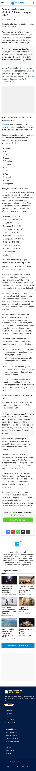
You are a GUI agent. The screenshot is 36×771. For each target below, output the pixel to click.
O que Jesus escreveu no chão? (24, 610)
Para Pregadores (11, 732)
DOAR (9, 705)
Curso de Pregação (12, 738)
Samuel (5, 124)
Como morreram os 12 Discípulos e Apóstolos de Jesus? (26, 589)
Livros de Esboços (11, 735)
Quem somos (10, 750)
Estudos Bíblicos (11, 729)
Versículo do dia (11, 723)
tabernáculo (16, 301)
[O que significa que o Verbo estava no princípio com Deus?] (9, 622)
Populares (9, 714)
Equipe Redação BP (9, 19)
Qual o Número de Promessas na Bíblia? (26, 631)
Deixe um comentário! (18, 645)
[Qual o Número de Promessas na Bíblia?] (26, 622)
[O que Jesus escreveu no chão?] (26, 601)
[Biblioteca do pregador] (18, 3)
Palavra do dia (10, 720)
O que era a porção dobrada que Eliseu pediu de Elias (9, 611)
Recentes (9, 710)
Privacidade (9, 753)
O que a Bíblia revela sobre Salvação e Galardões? (7, 589)
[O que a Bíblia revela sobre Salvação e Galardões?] (9, 580)
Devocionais (9, 717)
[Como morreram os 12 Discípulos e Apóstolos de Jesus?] (26, 580)
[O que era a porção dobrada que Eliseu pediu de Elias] (9, 601)
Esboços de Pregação (13, 741)
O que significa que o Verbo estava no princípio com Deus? (8, 633)
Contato (8, 747)
